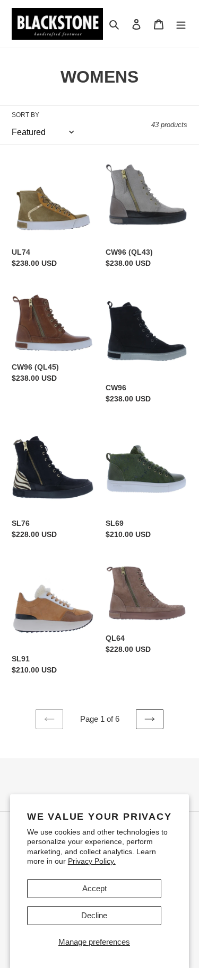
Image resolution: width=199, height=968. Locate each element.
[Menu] (181, 24)
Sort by (25, 115)
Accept (94, 888)
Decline (94, 915)
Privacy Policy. (92, 861)
